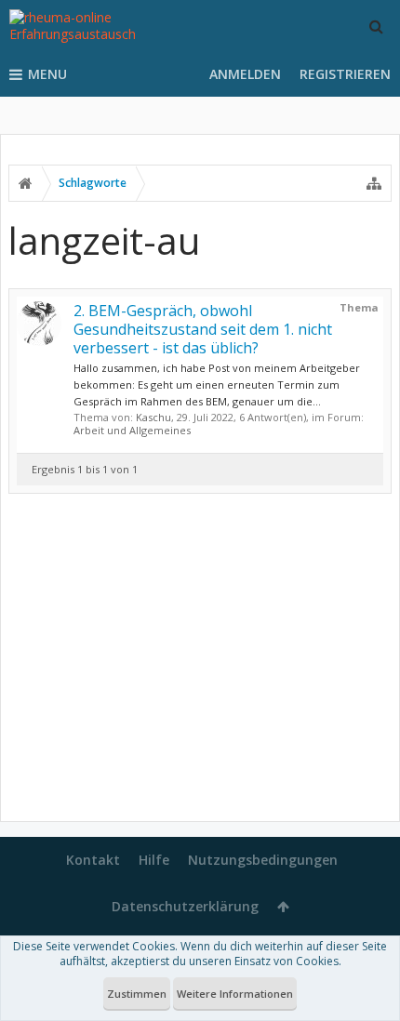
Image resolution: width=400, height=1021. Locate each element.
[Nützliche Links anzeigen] (374, 183)
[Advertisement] (200, 661)
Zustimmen (137, 994)
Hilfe (154, 860)
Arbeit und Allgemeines (132, 430)
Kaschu (153, 417)
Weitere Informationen (235, 994)
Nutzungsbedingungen (263, 860)
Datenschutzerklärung (185, 906)
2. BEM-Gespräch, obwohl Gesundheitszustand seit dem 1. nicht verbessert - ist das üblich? (202, 329)
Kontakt (93, 860)
